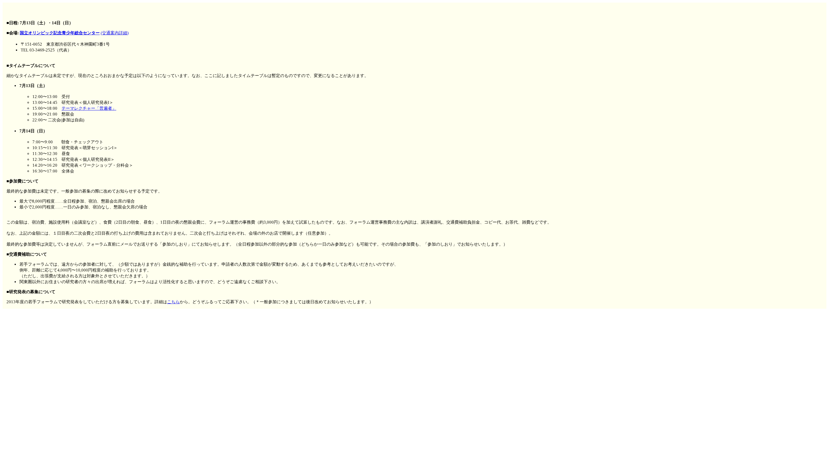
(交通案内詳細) (115, 32)
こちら (173, 301)
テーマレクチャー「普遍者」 (89, 108)
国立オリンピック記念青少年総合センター (60, 32)
